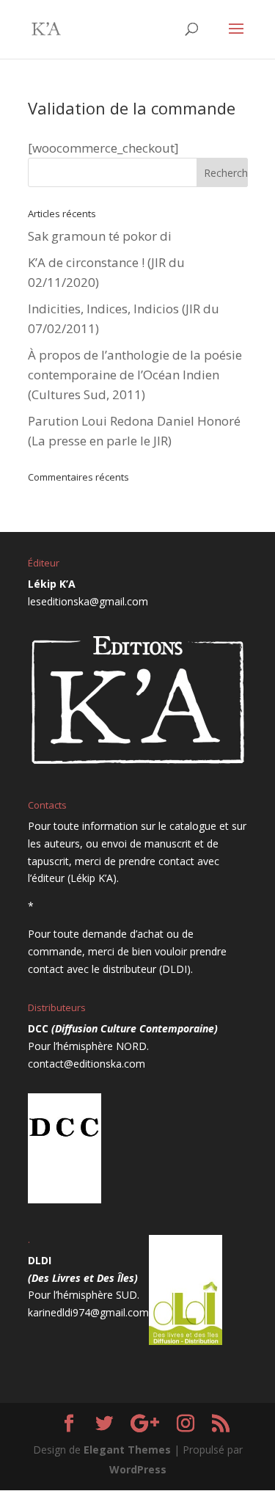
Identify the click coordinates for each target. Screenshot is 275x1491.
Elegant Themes (127, 1450)
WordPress (137, 1469)
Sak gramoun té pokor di (100, 235)
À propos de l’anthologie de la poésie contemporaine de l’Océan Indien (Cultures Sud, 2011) (135, 374)
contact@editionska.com (86, 1064)
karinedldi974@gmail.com (88, 1312)
